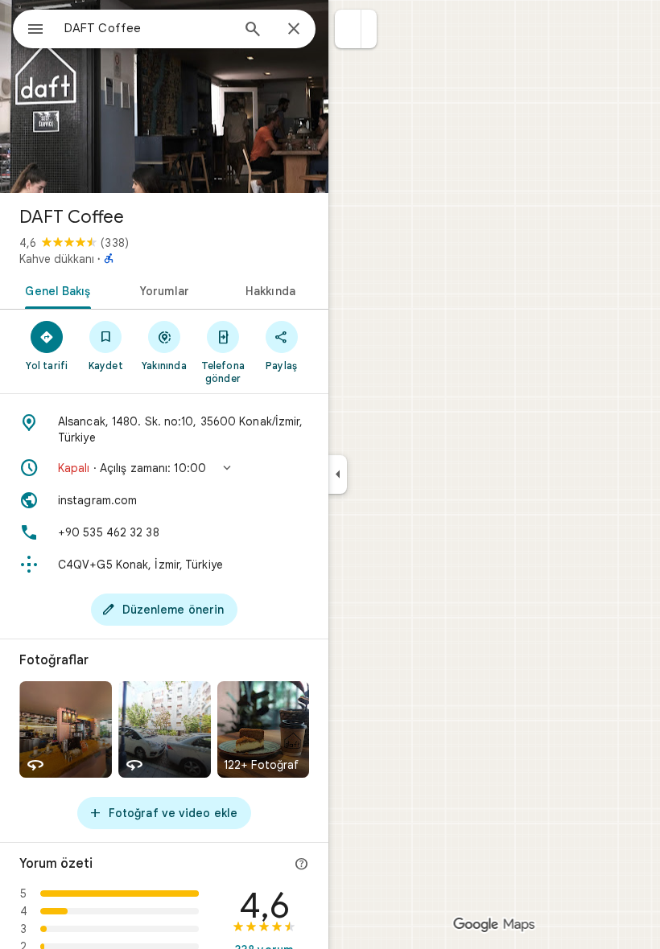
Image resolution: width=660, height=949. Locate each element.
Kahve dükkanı (56, 259)
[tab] (55, 289)
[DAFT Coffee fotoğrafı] (164, 96)
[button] (348, 29)
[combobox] (147, 28)
